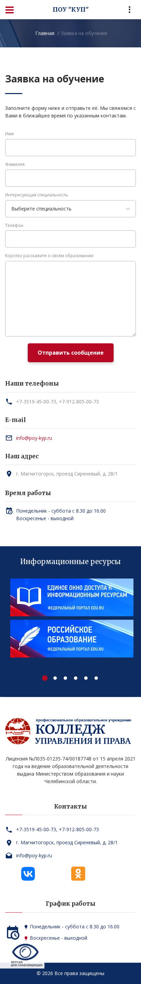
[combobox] (70, 208)
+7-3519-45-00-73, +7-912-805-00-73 (57, 401)
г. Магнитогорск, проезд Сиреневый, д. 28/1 (67, 473)
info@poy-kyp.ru (34, 438)
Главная (44, 33)
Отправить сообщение (71, 352)
